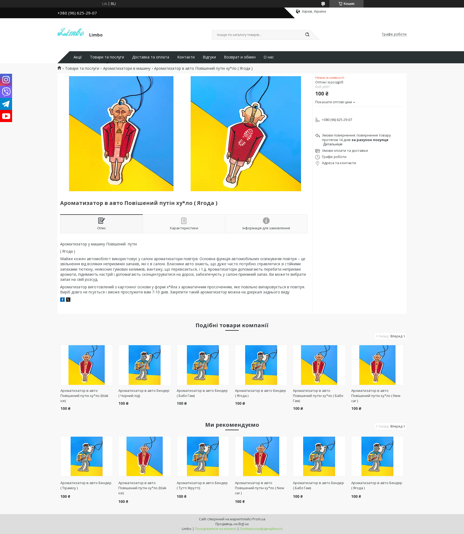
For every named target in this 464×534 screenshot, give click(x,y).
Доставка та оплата (150, 57)
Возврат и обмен (240, 57)
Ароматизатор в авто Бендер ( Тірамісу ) (85, 485)
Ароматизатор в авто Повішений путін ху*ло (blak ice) (84, 395)
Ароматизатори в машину (126, 68)
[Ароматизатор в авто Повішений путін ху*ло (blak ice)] (86, 365)
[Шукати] (307, 35)
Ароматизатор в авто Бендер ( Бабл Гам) (318, 485)
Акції (78, 57)
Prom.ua (258, 519)
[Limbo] (70, 34)
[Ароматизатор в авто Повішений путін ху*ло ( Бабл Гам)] (319, 365)
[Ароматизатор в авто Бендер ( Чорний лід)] (144, 365)
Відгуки (209, 57)
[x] (68, 300)
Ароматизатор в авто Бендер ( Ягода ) (376, 485)
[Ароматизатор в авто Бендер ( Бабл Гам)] (203, 365)
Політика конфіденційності (261, 528)
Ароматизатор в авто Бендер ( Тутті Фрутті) (202, 485)
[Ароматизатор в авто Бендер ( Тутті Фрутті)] (203, 456)
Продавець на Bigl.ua (232, 524)
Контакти (186, 57)
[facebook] (62, 300)
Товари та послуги (107, 57)
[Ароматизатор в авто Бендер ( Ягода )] (261, 365)
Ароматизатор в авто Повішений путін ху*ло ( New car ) (375, 395)
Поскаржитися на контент (215, 528)
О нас (269, 57)
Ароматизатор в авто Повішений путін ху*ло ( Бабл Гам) (318, 395)
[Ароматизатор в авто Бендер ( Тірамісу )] (86, 456)
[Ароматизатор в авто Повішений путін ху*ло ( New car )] (377, 365)
